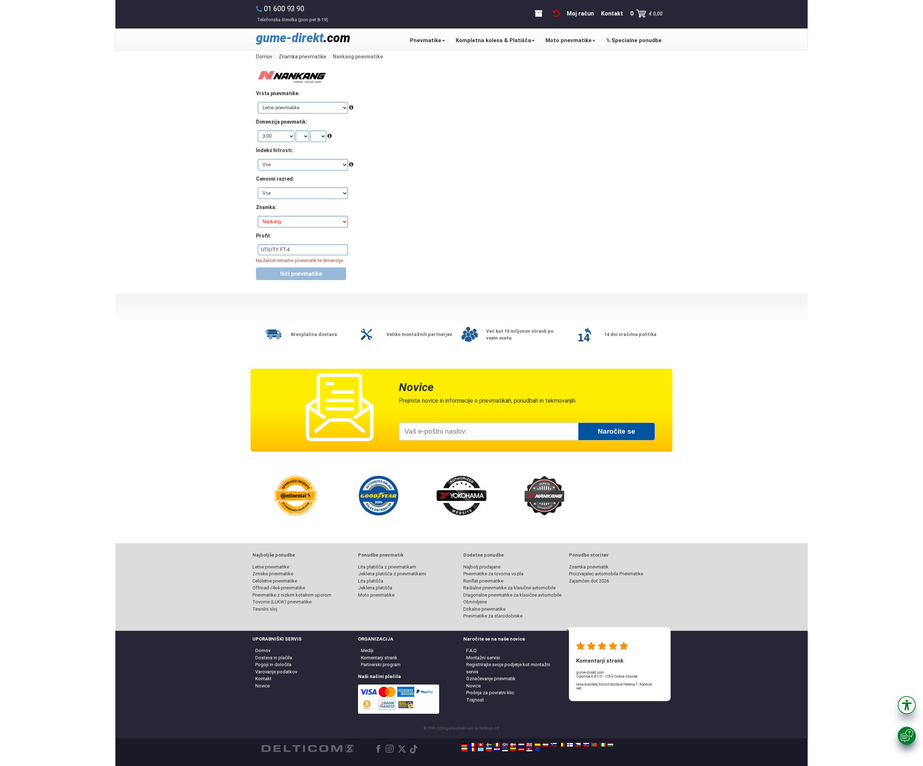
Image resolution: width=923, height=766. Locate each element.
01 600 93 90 (284, 8)
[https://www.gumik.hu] (610, 745)
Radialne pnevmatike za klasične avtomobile (509, 587)
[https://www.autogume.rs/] (529, 749)
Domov (262, 650)
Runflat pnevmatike (483, 581)
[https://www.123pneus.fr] (473, 745)
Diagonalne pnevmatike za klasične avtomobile (512, 595)
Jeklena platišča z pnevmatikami (392, 573)
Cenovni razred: (275, 179)
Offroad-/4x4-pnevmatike (278, 587)
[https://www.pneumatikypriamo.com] (586, 745)
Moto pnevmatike (569, 40)
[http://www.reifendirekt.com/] (537, 749)
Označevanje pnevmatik (491, 678)
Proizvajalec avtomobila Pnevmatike (606, 573)
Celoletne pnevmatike (274, 581)
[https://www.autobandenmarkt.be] (562, 745)
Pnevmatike (425, 40)
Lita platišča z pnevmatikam (387, 567)
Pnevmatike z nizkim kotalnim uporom (291, 595)
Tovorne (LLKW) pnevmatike (282, 602)
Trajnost (475, 700)
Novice (262, 685)
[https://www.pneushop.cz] (578, 745)
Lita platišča (370, 581)
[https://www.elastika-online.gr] (480, 749)
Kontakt (263, 678)
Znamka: (266, 207)
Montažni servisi (483, 657)
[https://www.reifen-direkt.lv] (521, 749)
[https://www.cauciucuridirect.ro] (473, 749)
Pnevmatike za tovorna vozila (493, 573)
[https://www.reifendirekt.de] (464, 745)
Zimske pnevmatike (272, 573)
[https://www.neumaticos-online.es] (537, 745)
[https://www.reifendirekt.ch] (480, 745)
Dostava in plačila (273, 657)
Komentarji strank (379, 657)
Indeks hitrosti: (274, 150)
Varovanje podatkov (276, 671)
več (579, 688)
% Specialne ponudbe (634, 40)
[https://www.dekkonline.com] (505, 745)
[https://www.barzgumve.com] (489, 749)
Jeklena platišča (375, 587)
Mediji (367, 650)
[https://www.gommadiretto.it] (497, 745)
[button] (907, 705)
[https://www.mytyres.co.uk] (529, 745)
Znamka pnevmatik (589, 567)
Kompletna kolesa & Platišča (493, 40)
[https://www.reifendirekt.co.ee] (505, 749)
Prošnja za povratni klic (490, 692)
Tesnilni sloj (264, 609)
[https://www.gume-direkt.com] (554, 745)
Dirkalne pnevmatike (484, 609)
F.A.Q (471, 650)
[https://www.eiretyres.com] (602, 745)
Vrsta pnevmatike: (278, 93)
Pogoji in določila (273, 664)
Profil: (263, 236)
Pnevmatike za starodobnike (492, 616)
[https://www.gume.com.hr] (497, 749)
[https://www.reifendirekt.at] (545, 745)
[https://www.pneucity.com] (594, 745)
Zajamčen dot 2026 (589, 581)
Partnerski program (381, 664)
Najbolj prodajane (481, 567)
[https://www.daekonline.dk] (513, 745)
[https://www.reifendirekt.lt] (513, 749)
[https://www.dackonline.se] (489, 745)
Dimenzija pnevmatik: (281, 122)
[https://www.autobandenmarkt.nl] (521, 745)
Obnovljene (475, 602)
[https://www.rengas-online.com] (570, 745)
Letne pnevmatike (270, 567)
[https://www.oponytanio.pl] (464, 749)
